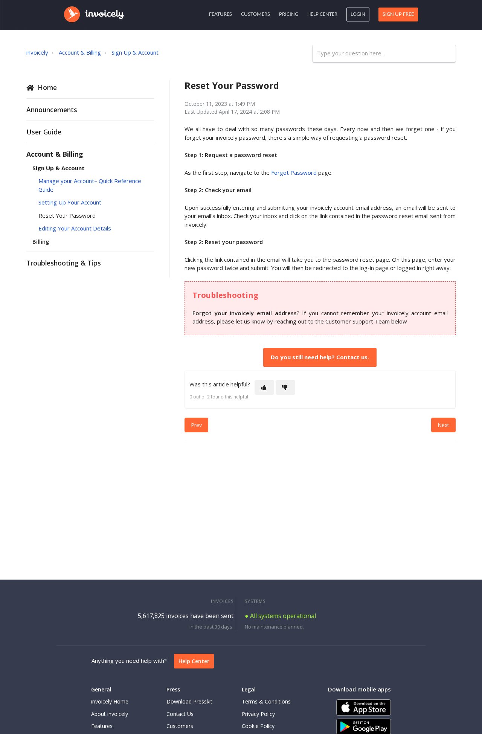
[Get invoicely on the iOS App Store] (363, 707)
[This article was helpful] (264, 387)
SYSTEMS (255, 601)
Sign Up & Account (135, 52)
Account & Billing (80, 52)
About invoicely (109, 713)
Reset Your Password (67, 215)
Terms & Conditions (266, 701)
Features (102, 725)
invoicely (37, 52)
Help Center (193, 661)
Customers (179, 725)
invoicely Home (109, 701)
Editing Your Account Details (74, 228)
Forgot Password (294, 172)
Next (443, 425)
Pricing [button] (288, 14)
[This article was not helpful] (285, 387)
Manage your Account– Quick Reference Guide (89, 185)
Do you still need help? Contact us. (320, 357)
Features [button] (220, 14)
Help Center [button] (322, 14)
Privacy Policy (258, 713)
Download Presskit (189, 701)
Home (47, 87)
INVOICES (222, 601)
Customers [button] (255, 14)
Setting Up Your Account (69, 202)
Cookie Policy (258, 725)
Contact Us (180, 713)
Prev (196, 425)
